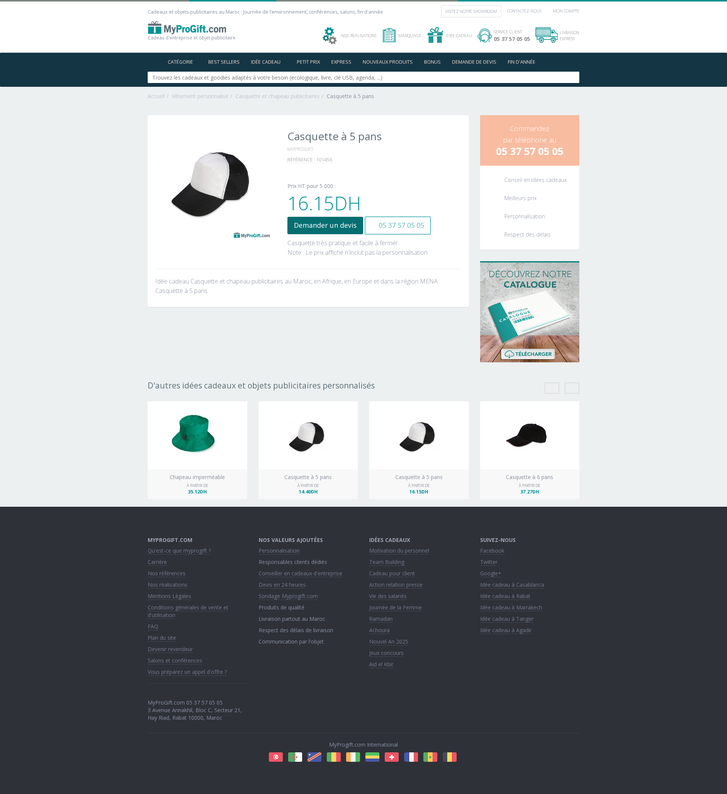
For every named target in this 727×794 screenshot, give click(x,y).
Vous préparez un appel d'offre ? (187, 671)
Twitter (489, 561)
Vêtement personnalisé (200, 96)
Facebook (492, 550)
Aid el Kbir (381, 664)
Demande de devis (474, 62)
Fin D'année (521, 62)
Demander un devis (325, 225)
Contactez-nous (524, 11)
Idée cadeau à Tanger (507, 618)
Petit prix (308, 62)
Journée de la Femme (395, 607)
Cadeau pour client (392, 573)
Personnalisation (279, 550)
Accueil (156, 96)
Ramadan (381, 618)
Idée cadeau (266, 62)
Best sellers (224, 62)
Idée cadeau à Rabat (505, 596)
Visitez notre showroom (471, 11)
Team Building (386, 561)
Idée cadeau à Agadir (506, 630)
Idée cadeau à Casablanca (512, 584)
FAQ (153, 626)
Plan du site (162, 637)
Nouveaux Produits (388, 62)
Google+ (490, 573)
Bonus (432, 62)
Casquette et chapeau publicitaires (278, 96)
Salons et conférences (175, 660)
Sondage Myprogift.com (288, 596)
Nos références (167, 573)
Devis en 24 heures (282, 584)
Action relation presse (396, 584)
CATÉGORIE (180, 62)
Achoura (379, 630)
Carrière (157, 561)
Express (341, 62)
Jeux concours (386, 652)
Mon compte (566, 11)
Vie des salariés (388, 596)
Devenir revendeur (170, 649)
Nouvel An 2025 (388, 641)
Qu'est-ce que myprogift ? (179, 550)
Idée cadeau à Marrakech (511, 607)
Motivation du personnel (399, 550)
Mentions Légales (169, 596)
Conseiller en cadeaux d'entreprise (300, 573)
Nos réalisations (167, 584)
